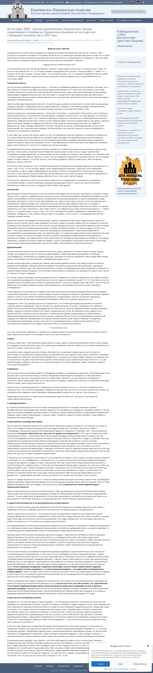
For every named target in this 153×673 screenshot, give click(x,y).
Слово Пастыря (106, 20)
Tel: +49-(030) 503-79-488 (34, 2)
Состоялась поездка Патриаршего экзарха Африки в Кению (129, 110)
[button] (148, 646)
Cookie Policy (108, 669)
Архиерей (27, 20)
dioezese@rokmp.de (75, 2)
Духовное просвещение (72, 20)
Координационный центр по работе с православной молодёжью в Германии (129, 190)
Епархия (15, 20)
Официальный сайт (124, 46)
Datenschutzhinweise (121, 669)
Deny (120, 664)
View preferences (140, 664)
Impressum (133, 669)
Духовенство (52, 20)
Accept (100, 664)
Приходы (39, 20)
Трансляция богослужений (129, 20)
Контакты (91, 20)
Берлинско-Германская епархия (68, 11)
